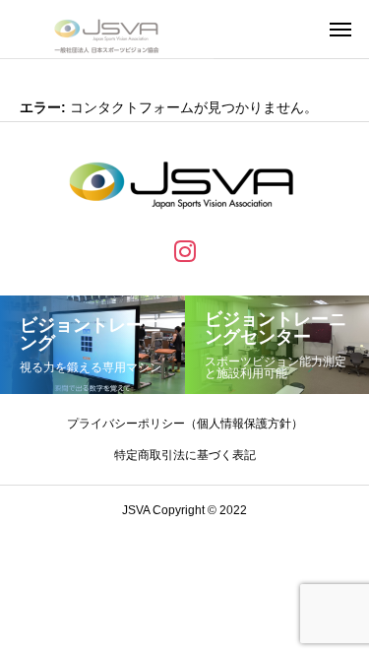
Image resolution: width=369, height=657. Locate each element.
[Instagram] (185, 250)
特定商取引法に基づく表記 (185, 455)
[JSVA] (107, 29)
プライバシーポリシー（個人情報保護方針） (185, 423)
